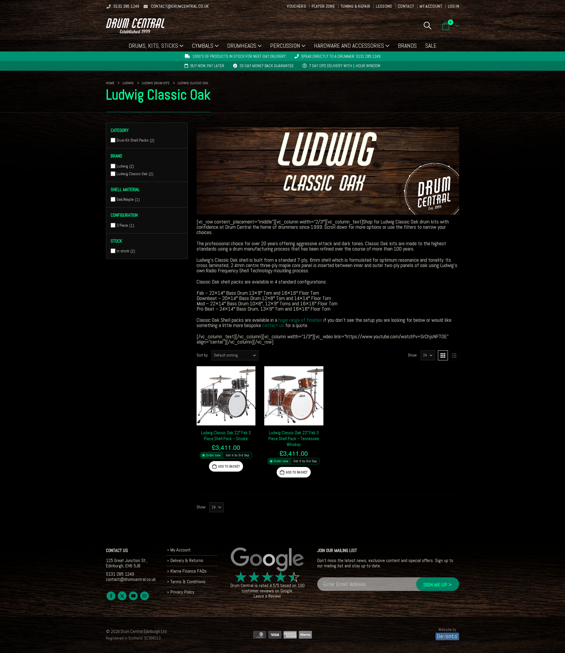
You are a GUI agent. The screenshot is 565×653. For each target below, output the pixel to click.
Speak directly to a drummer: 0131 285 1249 (340, 56)
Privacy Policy (182, 592)
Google (286, 591)
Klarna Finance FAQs (188, 571)
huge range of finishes (300, 319)
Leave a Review (267, 596)
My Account (431, 6)
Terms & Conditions (187, 582)
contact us (273, 325)
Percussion (285, 45)
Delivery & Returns (186, 560)
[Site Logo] (135, 25)
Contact (406, 6)
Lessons (384, 6)
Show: (413, 355)
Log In (453, 6)
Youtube (133, 595)
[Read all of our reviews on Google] (267, 559)
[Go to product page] (226, 395)
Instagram (144, 595)
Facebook (111, 595)
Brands (407, 45)
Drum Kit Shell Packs (133, 140)
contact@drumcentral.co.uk (180, 6)
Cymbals (202, 45)
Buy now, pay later (207, 65)
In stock (123, 250)
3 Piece (122, 225)
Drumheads (241, 45)
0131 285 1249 (126, 6)
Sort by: (202, 355)
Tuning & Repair (355, 6)
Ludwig (122, 166)
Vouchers (296, 6)
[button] (427, 25)
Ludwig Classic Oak (132, 173)
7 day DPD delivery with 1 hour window (344, 65)
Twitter (122, 595)
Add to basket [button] (229, 466)
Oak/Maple (125, 199)
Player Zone (323, 6)
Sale (430, 45)
